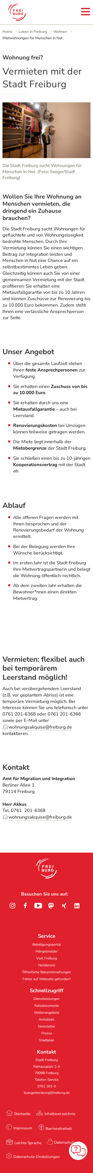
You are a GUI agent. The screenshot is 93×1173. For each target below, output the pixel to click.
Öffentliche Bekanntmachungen (46, 972)
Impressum (22, 1128)
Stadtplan (46, 1040)
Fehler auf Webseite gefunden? (47, 979)
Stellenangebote (46, 1012)
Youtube (38, 906)
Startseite (22, 1113)
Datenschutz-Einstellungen (36, 1156)
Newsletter (46, 1026)
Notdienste (46, 965)
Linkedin (77, 906)
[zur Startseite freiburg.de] (21, 12)
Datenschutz (64, 1142)
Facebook (25, 906)
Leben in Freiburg (33, 31)
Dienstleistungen (46, 998)
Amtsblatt (46, 1019)
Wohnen (60, 31)
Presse (46, 1033)
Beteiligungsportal (46, 944)
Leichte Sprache (27, 1142)
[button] (46, 869)
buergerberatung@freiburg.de (46, 1092)
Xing (64, 906)
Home (7, 31)
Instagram (12, 906)
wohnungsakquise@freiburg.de (40, 727)
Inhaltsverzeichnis (59, 1113)
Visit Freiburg (46, 958)
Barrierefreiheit (59, 1128)
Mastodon (51, 906)
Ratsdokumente (46, 1005)
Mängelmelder (46, 951)
